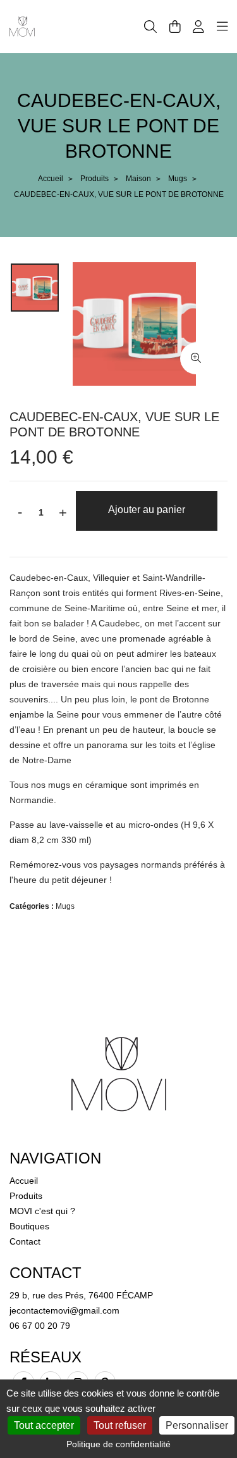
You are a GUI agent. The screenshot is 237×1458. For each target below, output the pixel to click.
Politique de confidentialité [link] (118, 1444)
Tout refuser (120, 1425)
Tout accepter (44, 1425)
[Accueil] (22, 26)
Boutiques (29, 1226)
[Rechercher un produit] (150, 27)
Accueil (50, 178)
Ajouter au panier (146, 509)
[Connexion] (198, 27)
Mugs (177, 178)
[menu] (222, 27)
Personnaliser (197, 1425)
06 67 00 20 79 (39, 1325)
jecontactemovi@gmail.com (64, 1310)
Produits (94, 178)
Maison (138, 178)
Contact (24, 1241)
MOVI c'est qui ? (42, 1211)
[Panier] (175, 27)
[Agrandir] (196, 358)
